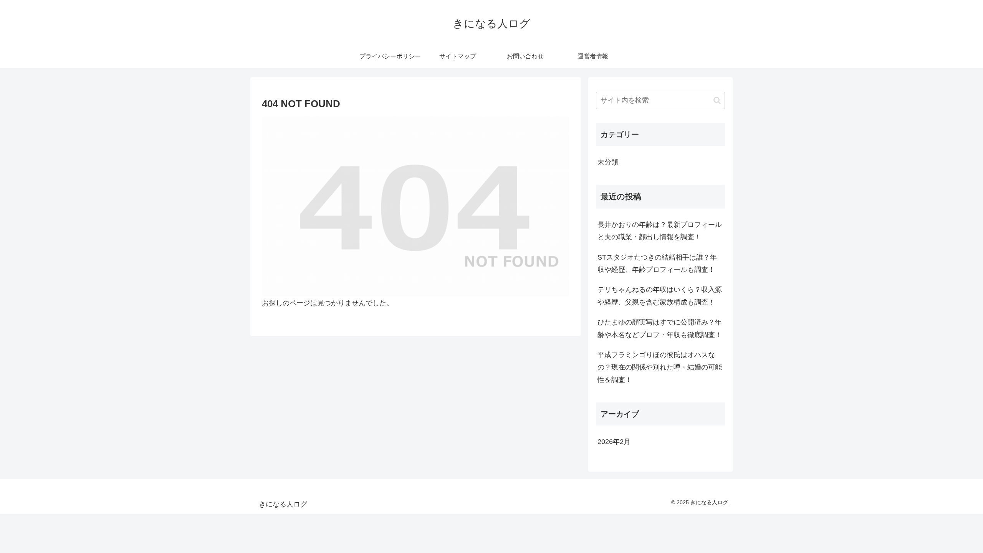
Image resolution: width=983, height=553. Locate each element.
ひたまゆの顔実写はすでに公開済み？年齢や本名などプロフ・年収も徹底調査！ (659, 328)
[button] (717, 100)
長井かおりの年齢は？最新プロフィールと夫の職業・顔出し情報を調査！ (659, 231)
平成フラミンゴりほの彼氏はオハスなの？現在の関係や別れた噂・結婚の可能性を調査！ (659, 367)
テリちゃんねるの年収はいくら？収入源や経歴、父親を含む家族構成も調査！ (659, 296)
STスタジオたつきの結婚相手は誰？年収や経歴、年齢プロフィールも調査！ (657, 263)
